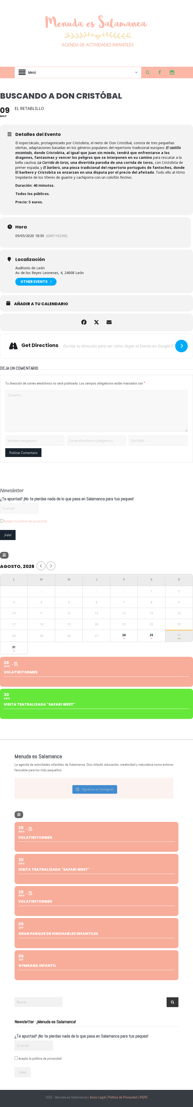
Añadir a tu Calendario (41, 304)
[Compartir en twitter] (96, 322)
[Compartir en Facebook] (84, 322)
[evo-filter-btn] (4, 555)
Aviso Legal (98, 1097)
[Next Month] (50, 565)
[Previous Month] (41, 565)
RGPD (144, 1097)
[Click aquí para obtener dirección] (181, 346)
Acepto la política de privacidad (25, 521)
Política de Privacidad (122, 1097)
